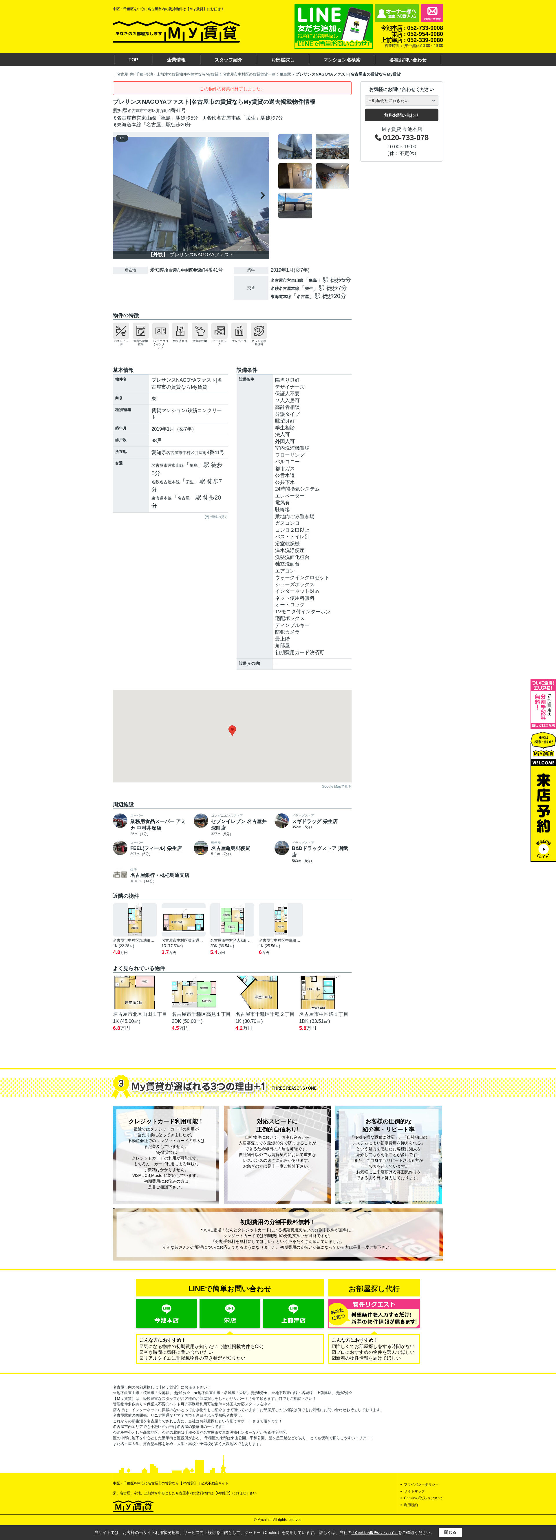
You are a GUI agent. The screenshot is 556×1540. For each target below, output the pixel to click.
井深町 (162, 110)
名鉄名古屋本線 (285, 288)
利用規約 (411, 1505)
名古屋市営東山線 (287, 280)
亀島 (313, 280)
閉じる (450, 1532)
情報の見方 (219, 517)
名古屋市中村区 (142, 110)
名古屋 (303, 296)
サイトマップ (414, 1491)
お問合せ (432, 13)
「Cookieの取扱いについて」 (375, 1533)
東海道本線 (281, 296)
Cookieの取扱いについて (423, 1498)
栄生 (309, 288)
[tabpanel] (314, 176)
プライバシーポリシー (421, 1484)
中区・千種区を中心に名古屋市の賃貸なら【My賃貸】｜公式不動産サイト (171, 1483)
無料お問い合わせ (401, 115)
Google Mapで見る (337, 786)
